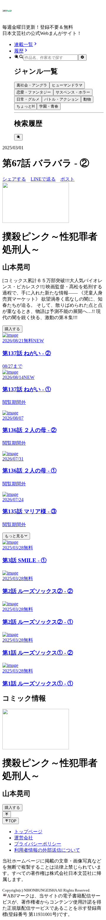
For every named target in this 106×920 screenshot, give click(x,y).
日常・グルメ (27, 99)
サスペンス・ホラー (73, 92)
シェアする (14, 179)
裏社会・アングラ (31, 85)
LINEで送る (43, 179)
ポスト (67, 179)
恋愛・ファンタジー (33, 92)
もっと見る (14, 536)
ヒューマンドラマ (67, 85)
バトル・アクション (61, 99)
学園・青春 (48, 106)
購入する (12, 329)
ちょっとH (25, 106)
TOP (12, 821)
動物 (87, 99)
